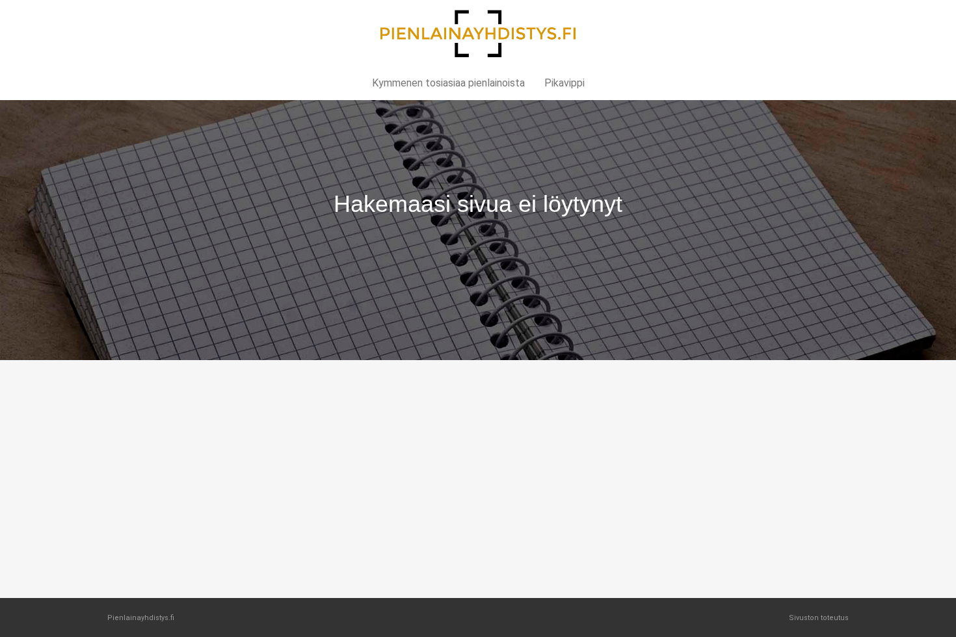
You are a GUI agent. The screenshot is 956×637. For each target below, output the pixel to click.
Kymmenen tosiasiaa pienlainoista (448, 83)
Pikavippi (564, 83)
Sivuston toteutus (819, 618)
